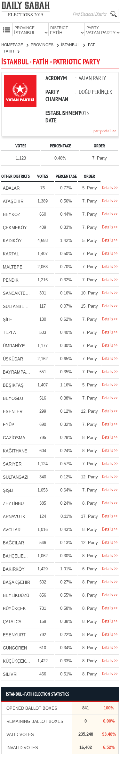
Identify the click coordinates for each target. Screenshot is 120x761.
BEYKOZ (11, 214)
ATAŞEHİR (13, 201)
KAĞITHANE (15, 451)
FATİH (9, 51)
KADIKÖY (12, 240)
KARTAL (11, 254)
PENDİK (11, 280)
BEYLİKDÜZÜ (16, 595)
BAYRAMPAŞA (17, 372)
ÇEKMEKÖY (15, 227)
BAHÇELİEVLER (19, 556)
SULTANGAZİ (15, 477)
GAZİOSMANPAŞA (21, 437)
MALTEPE (12, 267)
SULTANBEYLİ (17, 306)
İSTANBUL (71, 45)
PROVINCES (42, 45)
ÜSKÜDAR (13, 359)
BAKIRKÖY (14, 569)
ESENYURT (14, 635)
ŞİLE (7, 319)
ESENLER (12, 411)
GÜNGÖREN (15, 648)
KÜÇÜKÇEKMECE (20, 661)
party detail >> (104, 131)
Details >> (110, 188)
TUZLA (9, 332)
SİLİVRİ (10, 674)
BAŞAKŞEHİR (16, 582)
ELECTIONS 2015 (25, 15)
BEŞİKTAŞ (13, 385)
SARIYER (12, 464)
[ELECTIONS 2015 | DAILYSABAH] (26, 7)
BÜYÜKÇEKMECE (20, 608)
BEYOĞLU (13, 398)
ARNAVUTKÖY (17, 516)
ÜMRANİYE (14, 345)
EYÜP (8, 424)
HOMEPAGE (12, 45)
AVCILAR (11, 529)
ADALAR (11, 188)
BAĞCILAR (13, 543)
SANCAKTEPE (17, 293)
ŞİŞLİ (8, 490)
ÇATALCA (12, 621)
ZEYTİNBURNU (17, 503)
